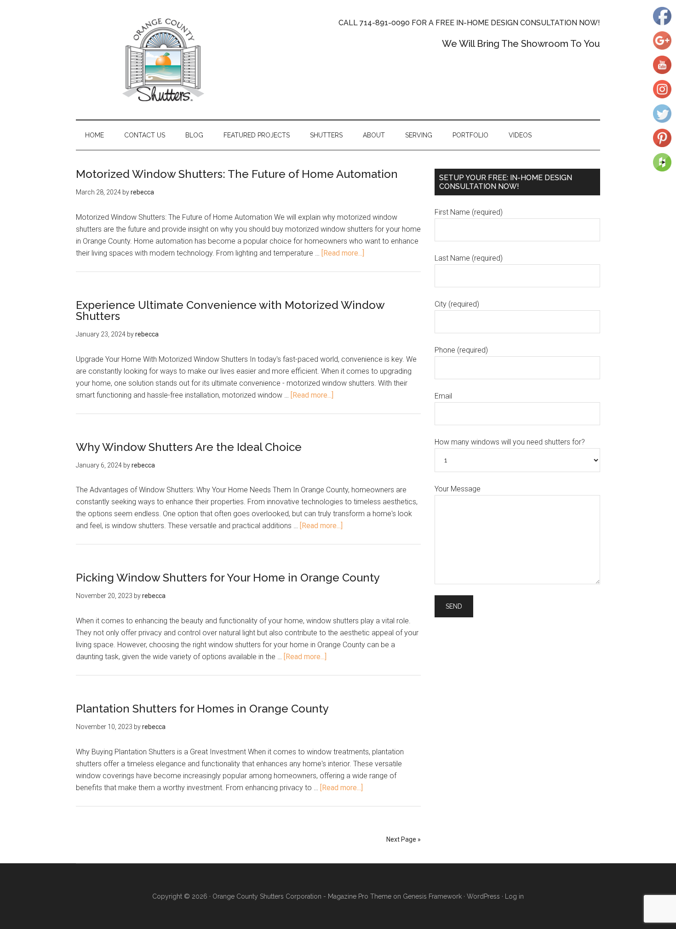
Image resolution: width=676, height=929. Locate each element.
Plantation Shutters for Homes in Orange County (202, 708)
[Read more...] (342, 253)
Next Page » (403, 839)
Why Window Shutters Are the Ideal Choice (189, 447)
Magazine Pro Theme (359, 896)
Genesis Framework (432, 896)
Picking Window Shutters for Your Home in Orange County (228, 577)
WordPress (483, 896)
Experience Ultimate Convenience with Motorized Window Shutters (230, 310)
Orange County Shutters (163, 59)
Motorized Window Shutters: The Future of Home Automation (237, 174)
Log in (514, 896)
